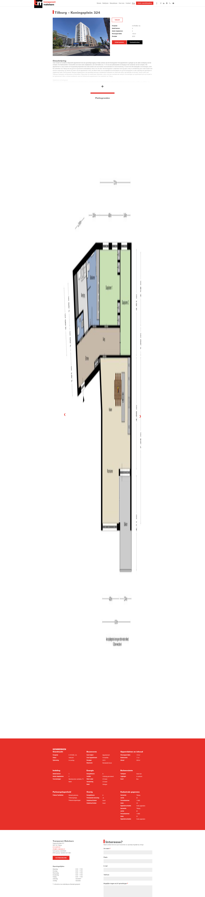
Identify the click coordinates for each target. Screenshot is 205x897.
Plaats (105, 857)
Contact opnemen (119, 42)
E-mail (105, 866)
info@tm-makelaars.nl (59, 849)
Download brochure (135, 42)
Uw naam (107, 848)
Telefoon (106, 875)
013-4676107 (56, 847)
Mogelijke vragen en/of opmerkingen (116, 883)
